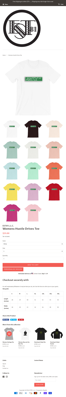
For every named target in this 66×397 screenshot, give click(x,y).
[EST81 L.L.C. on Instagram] (7, 377)
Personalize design (13, 269)
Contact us (5, 368)
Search (4, 364)
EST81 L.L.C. (32, 390)
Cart (61, 4)
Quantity (5, 255)
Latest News (38, 360)
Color (4, 241)
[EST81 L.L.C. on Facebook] (4, 377)
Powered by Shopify (41, 390)
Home (4, 55)
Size (4, 248)
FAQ (4, 366)
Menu (6, 4)
